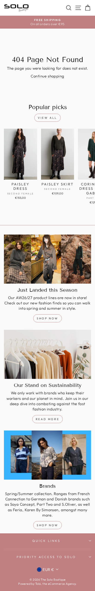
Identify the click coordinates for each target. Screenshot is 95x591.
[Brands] (47, 455)
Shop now (47, 525)
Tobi (38, 583)
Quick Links (46, 541)
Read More (47, 419)
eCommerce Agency (62, 583)
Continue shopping (47, 76)
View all (47, 117)
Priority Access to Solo (46, 557)
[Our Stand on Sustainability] (47, 354)
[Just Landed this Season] (47, 259)
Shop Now (47, 318)
